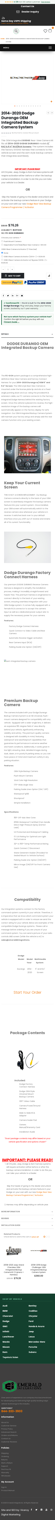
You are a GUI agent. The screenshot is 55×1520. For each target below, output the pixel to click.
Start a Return (7, 1463)
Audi (5, 1305)
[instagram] (51, 1510)
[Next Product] (52, 112)
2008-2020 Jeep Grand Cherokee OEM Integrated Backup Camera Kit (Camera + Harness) (14, 1270)
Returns (4, 1459)
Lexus (32, 1336)
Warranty (5, 1472)
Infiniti (6, 1331)
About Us (5, 1422)
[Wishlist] (45, 32)
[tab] (27, 334)
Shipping (5, 1453)
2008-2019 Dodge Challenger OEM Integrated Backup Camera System (39, 1268)
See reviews (45, 2)
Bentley (32, 1305)
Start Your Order (27, 992)
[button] (51, 101)
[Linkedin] (41, 1510)
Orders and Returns (9, 1435)
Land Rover (8, 1336)
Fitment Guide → (11, 322)
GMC (5, 1326)
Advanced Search (8, 1432)
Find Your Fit (6, 1469)
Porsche (33, 1347)
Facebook (3, 295)
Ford (31, 1321)
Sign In (4, 1487)
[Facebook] (31, 1510)
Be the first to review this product (25, 133)
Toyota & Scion (10, 1357)
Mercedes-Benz (37, 1341)
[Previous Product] (48, 112)
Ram (5, 1352)
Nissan (6, 1347)
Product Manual (7, 1490)
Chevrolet (8, 1316)
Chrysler (33, 1316)
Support (4, 1466)
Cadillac (33, 1311)
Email (22, 295)
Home (2, 39)
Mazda (6, 1341)
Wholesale (5, 1476)
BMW (5, 1311)
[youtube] (46, 1510)
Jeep (31, 1331)
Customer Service (8, 1425)
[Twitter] (36, 1510)
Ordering (5, 1456)
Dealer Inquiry (30, 11)
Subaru (32, 1352)
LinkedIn (13, 295)
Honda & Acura (36, 1326)
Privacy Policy (7, 1429)
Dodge (6, 1321)
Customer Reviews (9, 1442)
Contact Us (27, 6)
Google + (17, 295)
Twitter (8, 295)
